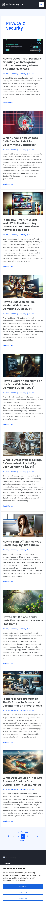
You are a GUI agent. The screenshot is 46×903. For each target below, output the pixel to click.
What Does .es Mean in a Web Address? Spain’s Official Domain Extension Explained (23, 781)
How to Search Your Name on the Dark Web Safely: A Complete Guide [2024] (22, 384)
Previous (23, 832)
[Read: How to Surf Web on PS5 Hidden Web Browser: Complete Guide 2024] (23, 286)
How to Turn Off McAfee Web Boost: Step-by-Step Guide (22, 543)
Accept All (23, 886)
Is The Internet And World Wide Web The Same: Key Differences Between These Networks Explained (21, 225)
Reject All (23, 898)
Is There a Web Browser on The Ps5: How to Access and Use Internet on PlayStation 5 (22, 702)
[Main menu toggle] (41, 4)
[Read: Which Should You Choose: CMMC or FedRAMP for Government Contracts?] (23, 122)
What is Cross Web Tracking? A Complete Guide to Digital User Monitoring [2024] (22, 463)
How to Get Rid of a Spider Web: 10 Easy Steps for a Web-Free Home (23, 620)
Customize (23, 892)
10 (38, 836)
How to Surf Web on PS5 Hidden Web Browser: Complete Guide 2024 (19, 305)
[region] (23, 884)
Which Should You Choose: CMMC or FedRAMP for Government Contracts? (21, 141)
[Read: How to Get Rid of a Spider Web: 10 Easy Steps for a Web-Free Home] (23, 601)
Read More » (8, 102)
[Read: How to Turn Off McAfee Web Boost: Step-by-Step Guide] (23, 526)
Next (23, 840)
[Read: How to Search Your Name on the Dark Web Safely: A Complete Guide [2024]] (23, 365)
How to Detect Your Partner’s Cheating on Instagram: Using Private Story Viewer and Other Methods (22, 64)
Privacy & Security (10, 74)
